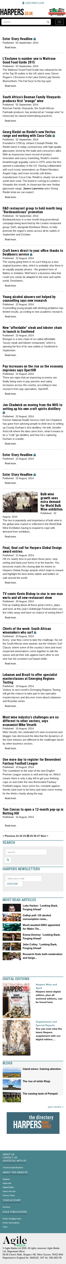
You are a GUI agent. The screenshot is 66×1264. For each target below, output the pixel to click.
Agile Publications (15, 1212)
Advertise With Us (14, 1161)
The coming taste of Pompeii (40, 1093)
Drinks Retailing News (12, 1219)
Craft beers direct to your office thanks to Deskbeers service (33, 253)
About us (8, 1154)
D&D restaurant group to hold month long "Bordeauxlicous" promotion (32, 210)
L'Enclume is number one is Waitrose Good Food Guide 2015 (29, 61)
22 (21, 835)
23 (24, 835)
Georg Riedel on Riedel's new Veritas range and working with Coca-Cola (29, 134)
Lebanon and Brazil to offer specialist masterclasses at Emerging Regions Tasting (30, 678)
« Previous (9, 835)
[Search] (48, 22)
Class (5, 1227)
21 (17, 835)
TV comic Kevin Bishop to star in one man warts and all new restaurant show (33, 596)
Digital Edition (8, 1187)
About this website (15, 1172)
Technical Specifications (13, 1167)
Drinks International (11, 1223)
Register (6, 1179)
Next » (44, 835)
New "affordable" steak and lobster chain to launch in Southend (32, 330)
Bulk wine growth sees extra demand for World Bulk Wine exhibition (51, 501)
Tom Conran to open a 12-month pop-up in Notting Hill (33, 811)
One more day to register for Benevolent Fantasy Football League (32, 761)
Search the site (9, 1191)
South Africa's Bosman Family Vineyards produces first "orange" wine (32, 99)
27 (38, 835)
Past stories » (55, 1106)
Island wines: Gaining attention (42, 1068)
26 (35, 835)
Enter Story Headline (18, 39)
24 (28, 835)
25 (31, 835)
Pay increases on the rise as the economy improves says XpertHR (33, 368)
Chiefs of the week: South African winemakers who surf (27, 631)
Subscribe (12, 883)
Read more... (11, 47)
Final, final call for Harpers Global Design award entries (32, 550)
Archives (6, 1207)
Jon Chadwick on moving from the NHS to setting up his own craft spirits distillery (32, 407)
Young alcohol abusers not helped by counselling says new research (29, 299)
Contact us (10, 1157)
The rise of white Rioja (36, 1081)
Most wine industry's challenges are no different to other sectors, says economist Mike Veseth (31, 721)
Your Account (12, 1200)
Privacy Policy (9, 1195)
